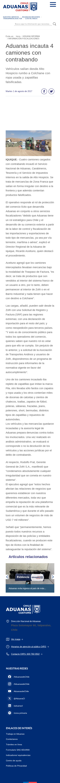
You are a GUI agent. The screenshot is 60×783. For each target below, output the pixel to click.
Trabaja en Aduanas (15, 734)
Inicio (18, 36)
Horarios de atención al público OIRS (28, 646)
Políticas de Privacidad (16, 766)
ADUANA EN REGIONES (31, 17)
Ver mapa (15, 639)
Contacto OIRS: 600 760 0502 (25, 654)
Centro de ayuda (13, 760)
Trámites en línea (14, 744)
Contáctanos (12, 739)
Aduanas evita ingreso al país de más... (27, 588)
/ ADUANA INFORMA (31, 36)
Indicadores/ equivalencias (18, 755)
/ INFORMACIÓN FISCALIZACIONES (23, 39)
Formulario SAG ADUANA (18, 750)
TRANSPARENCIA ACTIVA (12, 18)
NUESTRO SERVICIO (11, 17)
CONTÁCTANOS (31, 18)
